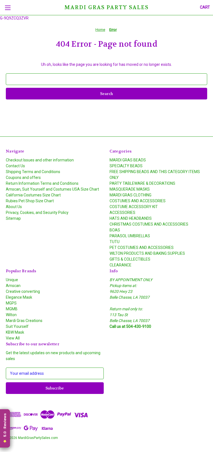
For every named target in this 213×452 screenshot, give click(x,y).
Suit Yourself (17, 326)
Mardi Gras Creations (24, 320)
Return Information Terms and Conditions (42, 183)
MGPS (11, 303)
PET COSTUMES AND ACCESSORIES (142, 247)
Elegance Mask (19, 297)
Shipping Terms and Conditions (33, 171)
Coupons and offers (23, 177)
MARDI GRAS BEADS (128, 160)
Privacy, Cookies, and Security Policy (37, 212)
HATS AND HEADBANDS (131, 218)
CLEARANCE (120, 265)
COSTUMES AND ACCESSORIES (138, 201)
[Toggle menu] (7, 7)
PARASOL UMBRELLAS (130, 236)
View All (13, 338)
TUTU (115, 241)
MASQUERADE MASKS (130, 189)
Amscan (13, 285)
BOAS (115, 230)
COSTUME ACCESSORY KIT (134, 206)
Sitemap (13, 218)
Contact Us (15, 166)
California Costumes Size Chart (33, 195)
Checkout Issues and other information (40, 160)
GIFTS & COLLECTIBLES (130, 259)
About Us (14, 206)
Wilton (11, 315)
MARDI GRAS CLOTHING (130, 195)
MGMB (11, 309)
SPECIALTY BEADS (126, 166)
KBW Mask (15, 332)
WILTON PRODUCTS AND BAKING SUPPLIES (147, 253)
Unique (12, 280)
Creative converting (23, 291)
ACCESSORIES (122, 212)
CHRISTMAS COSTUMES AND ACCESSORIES (149, 224)
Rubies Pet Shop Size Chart (30, 201)
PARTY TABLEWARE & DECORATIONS (142, 183)
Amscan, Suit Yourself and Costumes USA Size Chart (52, 189)
